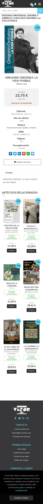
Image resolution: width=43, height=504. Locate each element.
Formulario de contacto (21, 436)
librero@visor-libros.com (21, 433)
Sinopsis (9, 173)
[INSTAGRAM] (27, 418)
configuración (21, 490)
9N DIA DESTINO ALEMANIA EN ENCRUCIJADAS (31, 288)
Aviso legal (21, 449)
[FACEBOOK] (15, 418)
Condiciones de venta (21, 453)
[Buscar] (40, 10)
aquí (21, 487)
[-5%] (12, 211)
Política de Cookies (21, 460)
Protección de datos (21, 456)
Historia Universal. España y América (20, 16)
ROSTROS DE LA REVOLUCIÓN (11, 226)
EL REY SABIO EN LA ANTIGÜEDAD (11, 348)
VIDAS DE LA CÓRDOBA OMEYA (11, 284)
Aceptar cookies (21, 498)
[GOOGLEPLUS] (23, 418)
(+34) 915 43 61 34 (21, 429)
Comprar (11, 250)
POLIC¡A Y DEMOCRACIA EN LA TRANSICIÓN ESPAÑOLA (31, 227)
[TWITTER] (19, 418)
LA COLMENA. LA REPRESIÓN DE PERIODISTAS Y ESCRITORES (31, 347)
